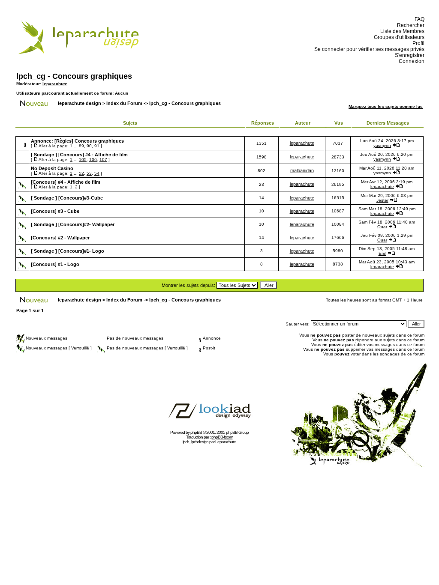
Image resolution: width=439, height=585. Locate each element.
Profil (417, 43)
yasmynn (382, 145)
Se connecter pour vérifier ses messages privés (368, 49)
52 (81, 173)
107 (103, 159)
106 (93, 159)
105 (83, 159)
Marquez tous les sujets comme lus (386, 106)
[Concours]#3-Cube (80, 197)
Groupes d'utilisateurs (397, 37)
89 (81, 145)
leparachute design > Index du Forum (100, 103)
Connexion (410, 61)
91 (96, 145)
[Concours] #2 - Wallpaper (60, 237)
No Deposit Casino (52, 168)
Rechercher (409, 25)
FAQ (418, 19)
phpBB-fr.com (222, 437)
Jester (382, 200)
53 (89, 173)
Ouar (382, 226)
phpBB (196, 432)
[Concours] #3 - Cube (55, 211)
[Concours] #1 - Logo (55, 264)
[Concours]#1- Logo (81, 251)
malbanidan (302, 170)
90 (89, 145)
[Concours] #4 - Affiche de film (93, 154)
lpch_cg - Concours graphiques (74, 76)
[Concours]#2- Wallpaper (86, 224)
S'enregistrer (408, 55)
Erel (382, 253)
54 (96, 173)
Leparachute (225, 441)
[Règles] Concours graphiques (89, 140)
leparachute (54, 83)
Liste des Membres (401, 31)
